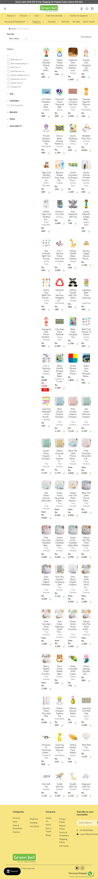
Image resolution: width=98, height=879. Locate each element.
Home (13, 29)
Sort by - (11, 34)
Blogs (48, 835)
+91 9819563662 (86, 830)
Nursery (16, 818)
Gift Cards (64, 846)
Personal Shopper (78, 873)
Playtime (34, 819)
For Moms (34, 826)
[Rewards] (12, 871)
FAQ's (48, 824)
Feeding (33, 822)
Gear (15, 821)
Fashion (16, 832)
